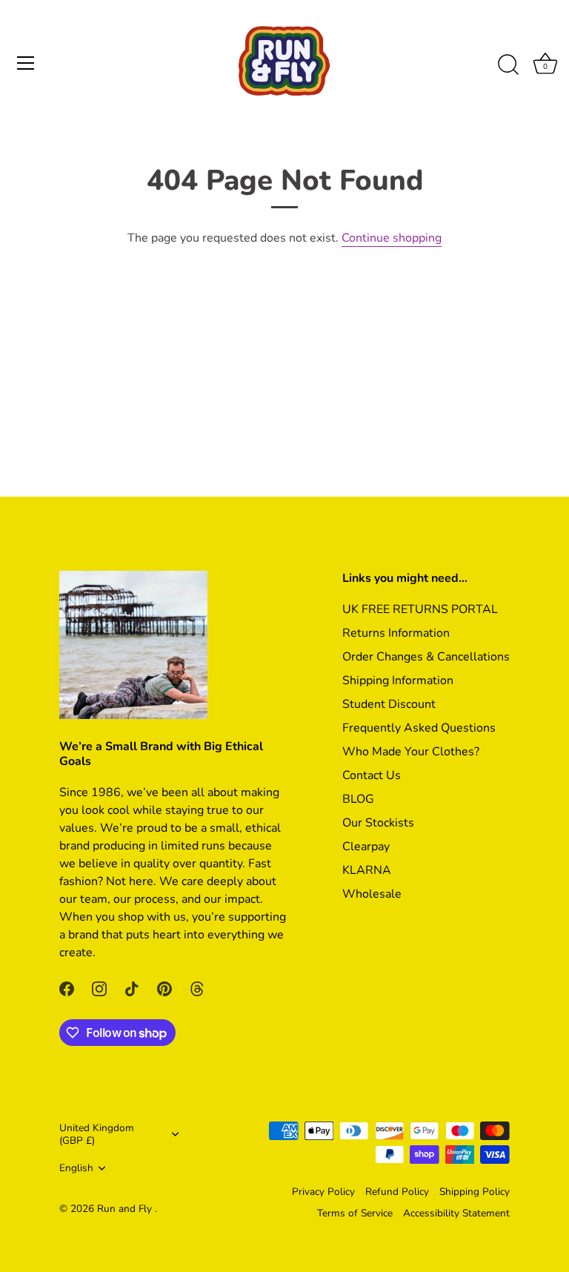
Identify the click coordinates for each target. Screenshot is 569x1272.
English (76, 1168)
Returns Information (396, 633)
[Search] (508, 65)
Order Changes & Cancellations (426, 657)
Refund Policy (397, 1192)
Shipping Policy (474, 1192)
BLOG (358, 799)
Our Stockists (378, 823)
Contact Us (371, 775)
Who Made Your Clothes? (410, 751)
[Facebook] (66, 988)
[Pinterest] (164, 988)
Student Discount (389, 704)
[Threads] (197, 988)
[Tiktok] (131, 988)
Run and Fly (126, 1209)
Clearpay (366, 846)
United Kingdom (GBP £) (96, 1134)
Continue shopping (392, 238)
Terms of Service (355, 1213)
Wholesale (372, 894)
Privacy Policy (323, 1192)
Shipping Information (397, 680)
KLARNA (366, 870)
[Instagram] (99, 988)
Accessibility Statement (456, 1213)
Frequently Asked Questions (419, 728)
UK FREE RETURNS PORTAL (420, 609)
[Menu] (26, 63)
